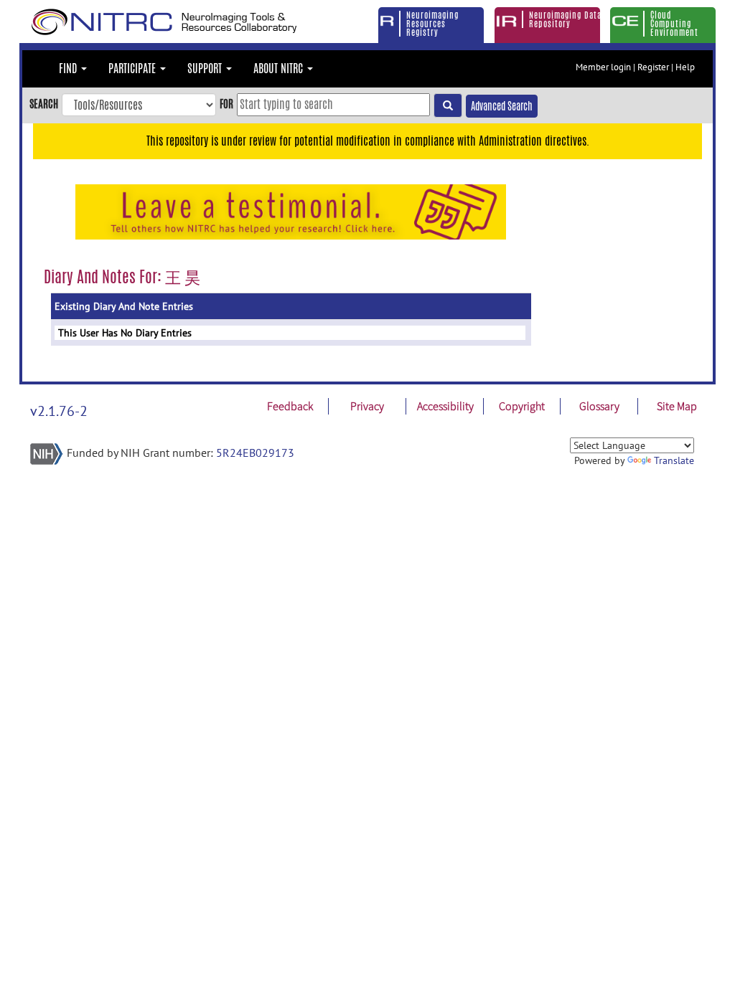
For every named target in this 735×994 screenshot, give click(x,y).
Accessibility (445, 406)
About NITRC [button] (279, 68)
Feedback (290, 406)
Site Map (677, 406)
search (43, 103)
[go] (448, 105)
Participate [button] (133, 68)
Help (685, 67)
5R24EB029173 (255, 452)
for (226, 103)
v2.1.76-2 (59, 411)
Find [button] (69, 68)
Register (653, 67)
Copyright (522, 406)
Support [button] (206, 68)
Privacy (367, 406)
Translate (674, 460)
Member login (603, 67)
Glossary (599, 406)
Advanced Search (502, 106)
